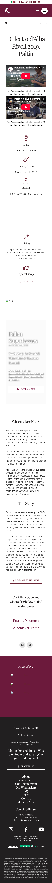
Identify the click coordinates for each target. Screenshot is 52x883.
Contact (26, 798)
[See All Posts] (6, 23)
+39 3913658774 (31, 817)
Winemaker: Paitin (26, 628)
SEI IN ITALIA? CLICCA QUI (27, 2)
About (26, 776)
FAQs (26, 791)
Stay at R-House (26, 809)
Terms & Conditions (19, 741)
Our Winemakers (26, 787)
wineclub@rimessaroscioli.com (26, 820)
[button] (44, 11)
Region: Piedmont (26, 621)
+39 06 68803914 (28, 814)
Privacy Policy (35, 741)
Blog (26, 794)
